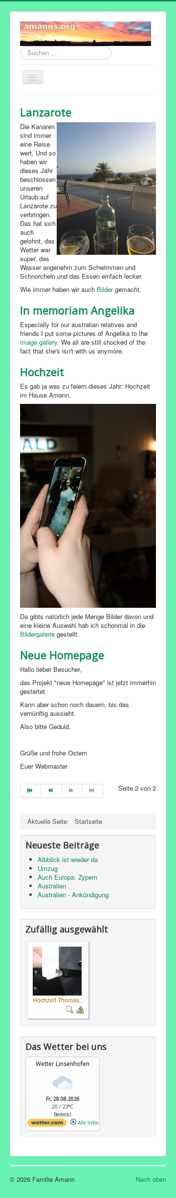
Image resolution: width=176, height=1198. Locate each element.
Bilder (105, 289)
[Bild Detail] (70, 1008)
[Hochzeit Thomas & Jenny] (57, 970)
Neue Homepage (62, 654)
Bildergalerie (37, 634)
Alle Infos (87, 1122)
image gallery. (39, 342)
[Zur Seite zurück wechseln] (51, 791)
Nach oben (151, 1179)
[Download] (80, 1008)
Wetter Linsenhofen (62, 1064)
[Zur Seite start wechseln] (30, 791)
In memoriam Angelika (77, 310)
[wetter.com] (46, 1124)
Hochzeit (42, 371)
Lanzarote (45, 112)
